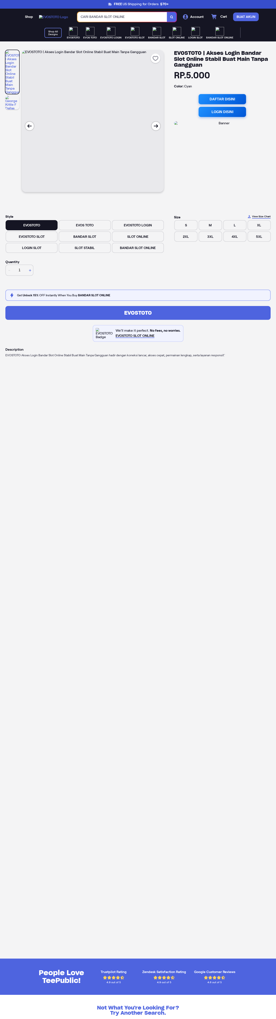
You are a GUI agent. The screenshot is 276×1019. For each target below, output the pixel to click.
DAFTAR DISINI (222, 99)
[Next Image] (156, 126)
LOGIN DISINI (222, 112)
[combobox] (122, 17)
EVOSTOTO (138, 312)
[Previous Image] (29, 126)
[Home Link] (53, 17)
